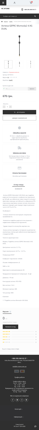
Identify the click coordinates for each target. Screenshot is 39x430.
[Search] (35, 16)
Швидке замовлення (19, 118)
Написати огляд (10, 327)
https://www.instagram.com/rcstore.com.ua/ (22, 400)
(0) (8, 77)
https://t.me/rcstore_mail (26, 400)
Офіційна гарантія (19, 133)
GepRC (11, 21)
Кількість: (5, 104)
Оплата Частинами (19, 173)
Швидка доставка (19, 153)
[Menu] (3, 2)
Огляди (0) (18, 189)
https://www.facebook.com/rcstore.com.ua (13, 400)
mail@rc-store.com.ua (19, 366)
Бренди (6, 21)
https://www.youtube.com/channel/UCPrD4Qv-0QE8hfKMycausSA (17, 400)
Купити (32, 89)
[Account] (14, 2)
